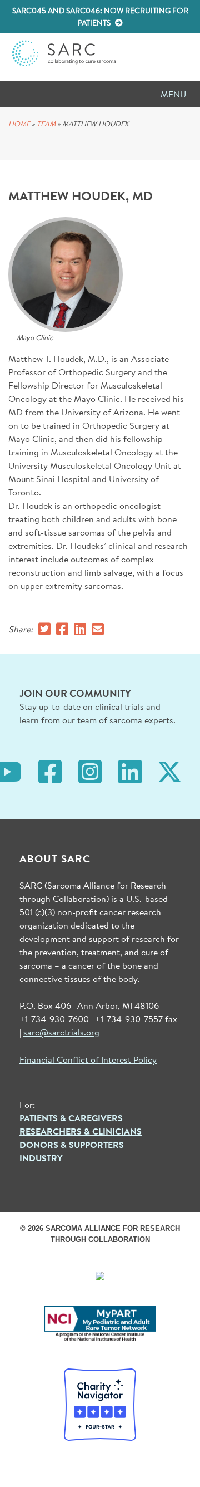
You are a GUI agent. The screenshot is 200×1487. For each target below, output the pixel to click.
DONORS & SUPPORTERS (71, 1144)
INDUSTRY (40, 1158)
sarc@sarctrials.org (61, 1032)
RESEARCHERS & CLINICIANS (80, 1131)
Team (46, 124)
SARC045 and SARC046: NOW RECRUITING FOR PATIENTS (100, 17)
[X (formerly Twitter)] (169, 770)
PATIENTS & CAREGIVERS (71, 1118)
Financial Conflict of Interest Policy (88, 1059)
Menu (173, 94)
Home (19, 124)
